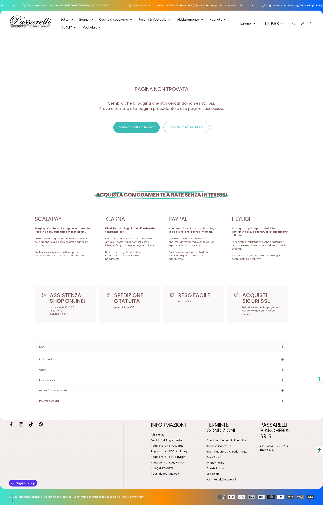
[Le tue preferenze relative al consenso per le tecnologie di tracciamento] (319, 378)
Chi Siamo (157, 434)
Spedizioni (212, 474)
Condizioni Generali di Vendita (226, 440)
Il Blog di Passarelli (162, 468)
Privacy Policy (215, 463)
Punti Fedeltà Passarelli (221, 479)
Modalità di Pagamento (166, 440)
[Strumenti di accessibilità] (319, 450)
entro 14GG (184, 301)
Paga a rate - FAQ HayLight (168, 457)
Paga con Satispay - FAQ (167, 462)
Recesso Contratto (218, 446)
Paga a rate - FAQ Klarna (167, 446)
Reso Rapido (214, 457)
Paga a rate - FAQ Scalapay (169, 451)
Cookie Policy (215, 468)
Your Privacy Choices (165, 474)
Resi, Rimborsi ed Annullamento (227, 451)
